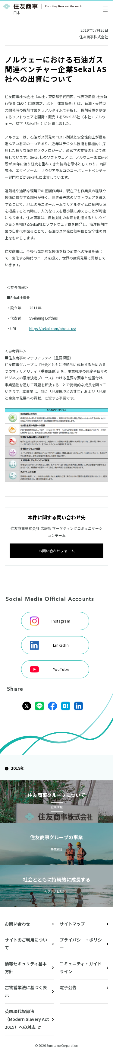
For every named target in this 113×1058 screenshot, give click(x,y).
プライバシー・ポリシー (81, 944)
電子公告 (68, 987)
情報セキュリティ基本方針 (26, 967)
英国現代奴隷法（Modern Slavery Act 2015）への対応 (27, 1019)
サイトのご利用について (26, 944)
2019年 (17, 768)
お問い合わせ (17, 924)
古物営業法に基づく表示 (26, 991)
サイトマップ (72, 924)
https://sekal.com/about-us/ (52, 328)
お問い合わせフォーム (57, 550)
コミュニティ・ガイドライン (81, 967)
